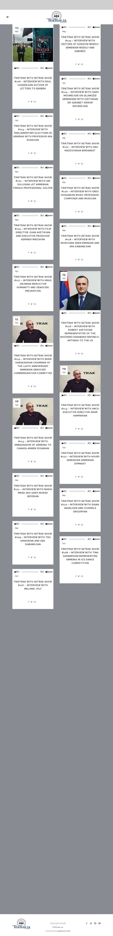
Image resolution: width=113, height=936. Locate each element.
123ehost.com (63, 931)
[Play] (15, 68)
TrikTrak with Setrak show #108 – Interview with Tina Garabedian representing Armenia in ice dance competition (80, 556)
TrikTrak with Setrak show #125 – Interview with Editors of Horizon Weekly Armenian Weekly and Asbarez (80, 44)
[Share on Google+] (35, 102)
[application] (32, 68)
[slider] (50, 68)
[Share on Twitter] (31, 102)
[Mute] (46, 68)
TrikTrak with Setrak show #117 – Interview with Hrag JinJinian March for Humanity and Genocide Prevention (33, 284)
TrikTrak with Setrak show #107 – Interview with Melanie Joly (33, 585)
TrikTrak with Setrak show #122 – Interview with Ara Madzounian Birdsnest (80, 147)
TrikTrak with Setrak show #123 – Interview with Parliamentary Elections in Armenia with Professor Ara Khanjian (32, 133)
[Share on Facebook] (28, 102)
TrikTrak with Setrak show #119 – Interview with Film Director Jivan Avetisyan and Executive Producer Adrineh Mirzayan (33, 232)
